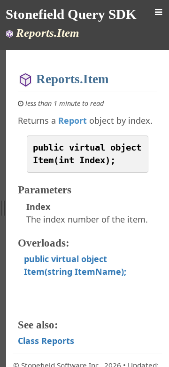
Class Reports (46, 340)
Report (72, 120)
